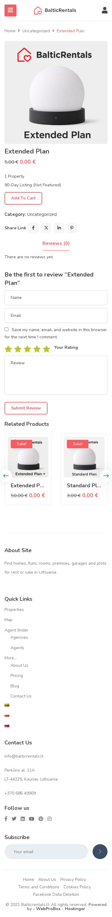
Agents (17, 648)
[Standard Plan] (84, 457)
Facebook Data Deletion (56, 894)
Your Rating (66, 347)
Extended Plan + (32, 485)
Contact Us (21, 696)
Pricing (16, 675)
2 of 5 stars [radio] (17, 348)
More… (10, 658)
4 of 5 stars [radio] (36, 348)
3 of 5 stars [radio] (27, 348)
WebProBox (48, 909)
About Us (19, 665)
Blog (14, 686)
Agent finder (16, 630)
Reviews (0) (56, 243)
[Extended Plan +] (28, 457)
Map (8, 620)
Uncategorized (36, 31)
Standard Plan (85, 485)
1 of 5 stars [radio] (8, 348)
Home (10, 31)
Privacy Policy (73, 879)
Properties (14, 609)
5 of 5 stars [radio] (46, 348)
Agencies (19, 637)
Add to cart (23, 198)
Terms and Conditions (38, 887)
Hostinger (75, 909)
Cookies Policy (77, 887)
